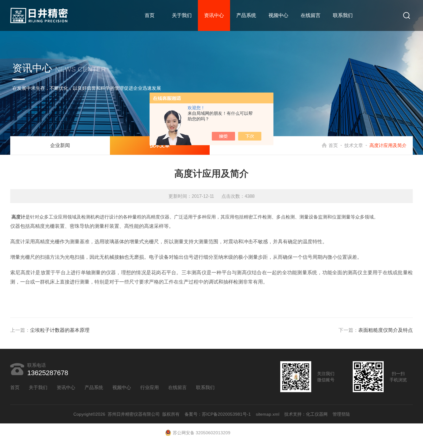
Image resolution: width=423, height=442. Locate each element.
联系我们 (343, 15)
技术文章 (353, 145)
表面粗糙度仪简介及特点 (385, 330)
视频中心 (278, 15)
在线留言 (311, 15)
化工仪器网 (317, 414)
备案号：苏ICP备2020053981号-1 (218, 414)
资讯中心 (214, 15)
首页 (150, 15)
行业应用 (149, 387)
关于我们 (182, 15)
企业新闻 (60, 145)
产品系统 (246, 15)
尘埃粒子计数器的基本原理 (59, 330)
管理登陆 (341, 414)
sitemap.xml (267, 414)
